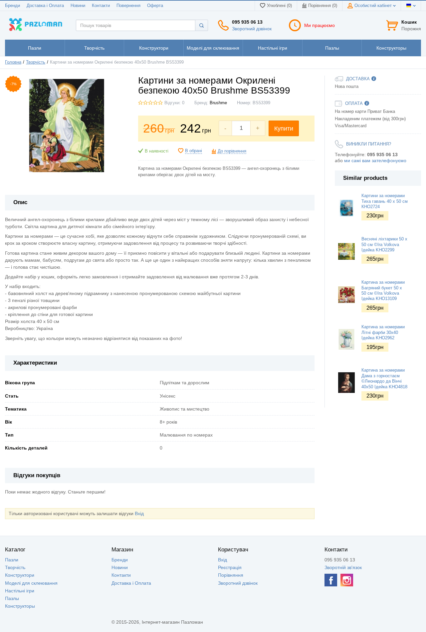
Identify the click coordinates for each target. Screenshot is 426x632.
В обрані (193, 151)
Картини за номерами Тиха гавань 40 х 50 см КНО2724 (384, 201)
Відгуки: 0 (174, 103)
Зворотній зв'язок (343, 567)
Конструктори (19, 575)
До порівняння (232, 151)
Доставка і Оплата (45, 5)
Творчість (35, 62)
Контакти (101, 5)
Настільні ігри (19, 590)
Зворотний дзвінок (252, 28)
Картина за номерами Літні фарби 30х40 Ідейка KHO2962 (383, 332)
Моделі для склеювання (31, 583)
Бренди (12, 5)
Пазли (11, 559)
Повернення (128, 5)
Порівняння (230, 575)
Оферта (155, 5)
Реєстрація (230, 567)
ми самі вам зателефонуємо (375, 160)
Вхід (139, 513)
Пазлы (12, 598)
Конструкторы (20, 606)
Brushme (218, 103)
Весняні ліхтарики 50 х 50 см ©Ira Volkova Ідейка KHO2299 (384, 244)
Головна (13, 62)
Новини (78, 5)
